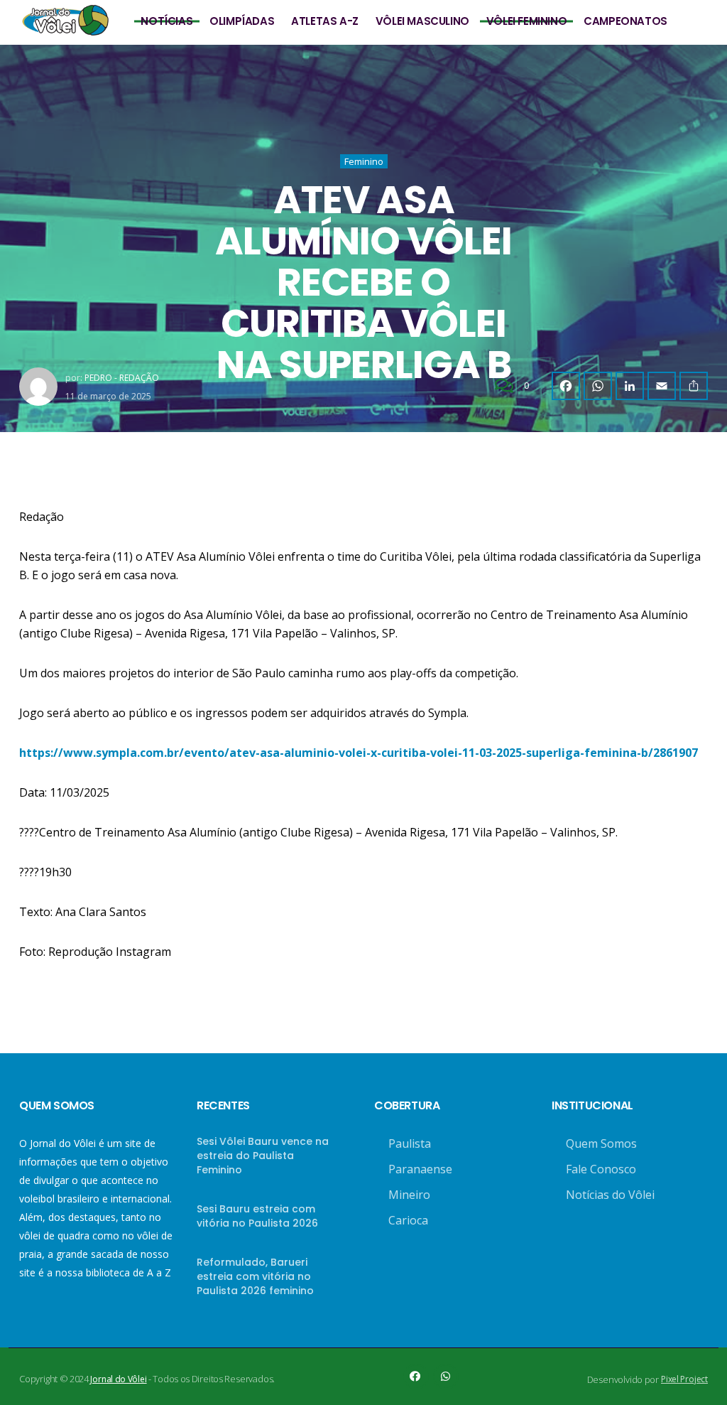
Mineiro (409, 1194)
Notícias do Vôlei (610, 1194)
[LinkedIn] (630, 386)
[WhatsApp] (598, 386)
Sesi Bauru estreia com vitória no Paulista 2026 (257, 1216)
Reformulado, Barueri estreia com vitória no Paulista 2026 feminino (255, 1276)
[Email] (661, 386)
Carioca (408, 1220)
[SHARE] (693, 386)
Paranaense (420, 1169)
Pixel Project (684, 1379)
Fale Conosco (601, 1169)
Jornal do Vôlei (118, 1379)
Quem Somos (601, 1143)
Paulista (409, 1143)
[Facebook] (566, 386)
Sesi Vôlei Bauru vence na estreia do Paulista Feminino (263, 1155)
